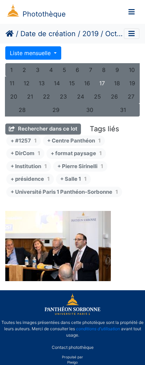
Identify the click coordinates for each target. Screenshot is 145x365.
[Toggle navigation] (131, 12)
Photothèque (44, 14)
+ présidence (30, 178)
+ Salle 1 (73, 178)
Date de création (48, 33)
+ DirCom (25, 153)
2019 (90, 33)
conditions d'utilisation (98, 328)
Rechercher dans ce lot (47, 128)
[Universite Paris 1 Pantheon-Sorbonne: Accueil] (72, 313)
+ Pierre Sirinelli (80, 166)
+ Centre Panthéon (74, 140)
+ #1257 (24, 140)
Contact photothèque (73, 347)
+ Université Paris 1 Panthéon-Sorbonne (64, 191)
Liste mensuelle (31, 53)
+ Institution (29, 166)
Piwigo (72, 362)
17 (102, 83)
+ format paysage (76, 153)
